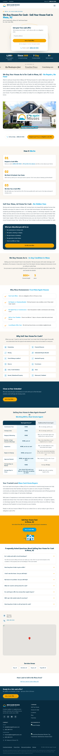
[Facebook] (4, 716)
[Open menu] (54, 5)
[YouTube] (11, 716)
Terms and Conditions (26, 747)
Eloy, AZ (15, 667)
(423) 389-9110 (8, 729)
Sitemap (34, 747)
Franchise (11, 1)
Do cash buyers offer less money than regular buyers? (19, 592)
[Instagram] (8, 716)
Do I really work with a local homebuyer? (16, 556)
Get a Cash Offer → (10, 399)
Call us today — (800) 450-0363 (16, 137)
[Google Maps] (15, 716)
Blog (32, 715)
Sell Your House (35, 707)
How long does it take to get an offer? (15, 567)
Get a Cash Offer (29, 529)
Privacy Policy (17, 747)
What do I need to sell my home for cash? (16, 586)
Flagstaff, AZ (43, 667)
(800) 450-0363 (52, 1)
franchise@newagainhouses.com (13, 734)
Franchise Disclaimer (7, 747)
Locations (5, 1)
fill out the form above (29, 164)
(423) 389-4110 (8, 737)
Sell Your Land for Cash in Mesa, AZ (29, 681)
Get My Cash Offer (29, 245)
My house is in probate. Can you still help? (16, 579)
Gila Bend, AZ (24, 667)
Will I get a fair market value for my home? (16, 598)
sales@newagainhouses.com (12, 727)
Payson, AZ (33, 667)
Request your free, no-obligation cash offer (40, 137)
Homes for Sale (35, 710)
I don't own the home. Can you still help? (16, 573)
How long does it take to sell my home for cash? (18, 604)
